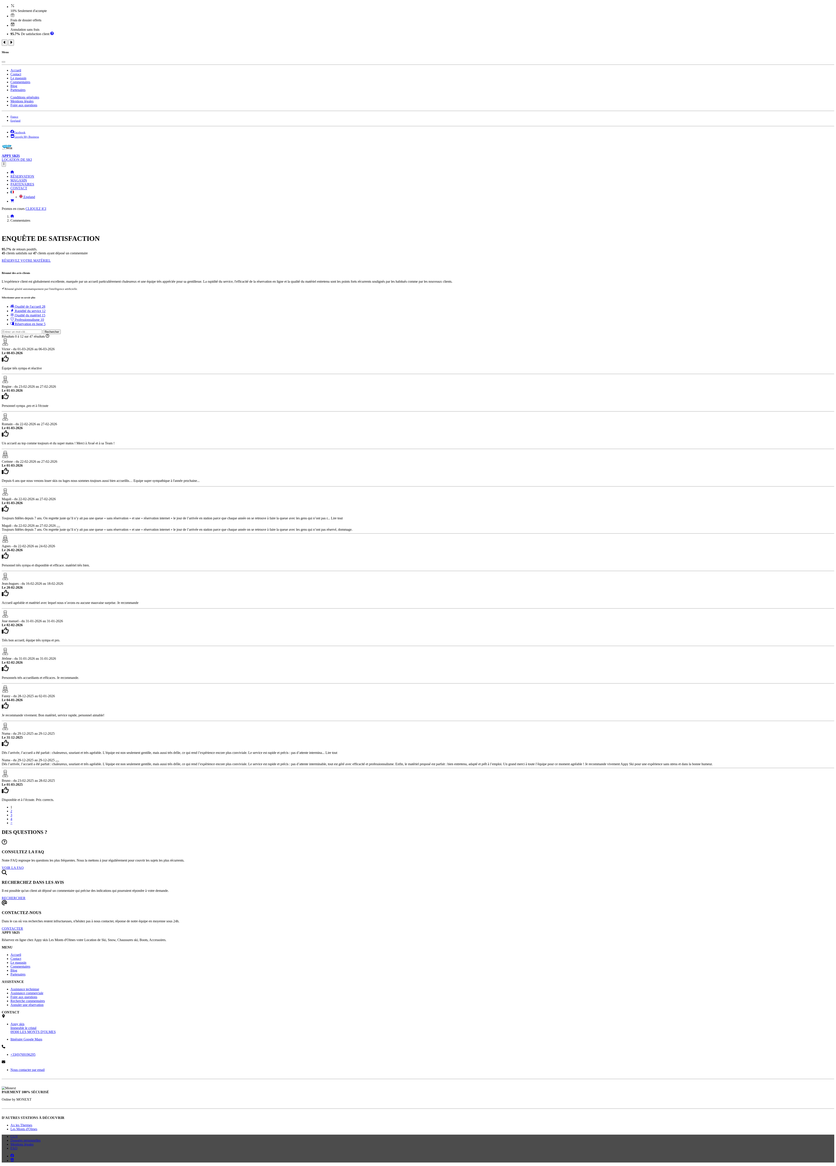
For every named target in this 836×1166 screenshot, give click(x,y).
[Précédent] (4, 42)
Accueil (15, 70)
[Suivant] (11, 42)
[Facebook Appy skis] (12, 1156)
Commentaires (20, 82)
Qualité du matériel (29, 315)
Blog (13, 86)
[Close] (3, 62)
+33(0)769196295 (22, 1054)
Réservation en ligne (30, 324)
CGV (14, 1136)
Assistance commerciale (26, 993)
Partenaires (17, 90)
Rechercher (52, 331)
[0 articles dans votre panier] (12, 201)
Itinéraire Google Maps (26, 1039)
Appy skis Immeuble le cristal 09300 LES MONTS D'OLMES (33, 1028)
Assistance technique (24, 989)
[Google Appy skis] (12, 1160)
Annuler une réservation (27, 1005)
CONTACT (18, 188)
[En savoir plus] (52, 34)
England (29, 197)
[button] (12, 192)
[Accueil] (12, 172)
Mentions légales (22, 101)
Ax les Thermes (21, 1125)
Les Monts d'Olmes (23, 1129)
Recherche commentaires (27, 1001)
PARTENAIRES (22, 184)
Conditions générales (24, 97)
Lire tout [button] (337, 518)
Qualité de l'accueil (29, 306)
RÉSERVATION (22, 176)
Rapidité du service (30, 311)
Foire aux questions (23, 105)
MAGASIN (18, 180)
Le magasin (18, 78)
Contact (15, 74)
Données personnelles (25, 1140)
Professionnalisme (29, 319)
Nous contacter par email (27, 1070)
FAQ (13, 1148)
